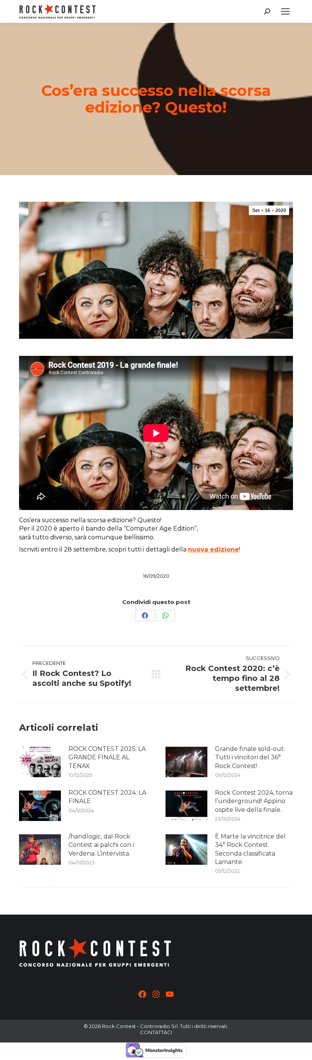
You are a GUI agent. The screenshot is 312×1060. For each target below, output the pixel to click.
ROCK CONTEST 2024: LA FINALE (107, 797)
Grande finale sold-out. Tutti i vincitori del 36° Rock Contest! (250, 757)
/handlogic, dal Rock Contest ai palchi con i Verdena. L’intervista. (101, 845)
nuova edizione (213, 549)
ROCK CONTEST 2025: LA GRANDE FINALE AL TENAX (107, 757)
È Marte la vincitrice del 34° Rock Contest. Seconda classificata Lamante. (250, 849)
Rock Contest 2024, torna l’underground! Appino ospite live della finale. (254, 801)
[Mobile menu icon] (285, 11)
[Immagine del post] (40, 762)
